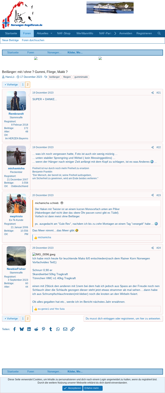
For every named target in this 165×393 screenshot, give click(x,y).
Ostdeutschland (19, 186)
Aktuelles (42, 33)
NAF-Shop (63, 33)
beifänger (54, 77)
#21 (159, 92)
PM (26, 234)
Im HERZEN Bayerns (16, 138)
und (51, 309)
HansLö (9, 76)
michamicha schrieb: (47, 203)
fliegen (67, 77)
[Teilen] (152, 92)
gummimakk (81, 77)
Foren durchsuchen (33, 40)
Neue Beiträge (10, 40)
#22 (159, 147)
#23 (159, 195)
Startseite (11, 33)
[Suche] (159, 33)
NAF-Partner (107, 33)
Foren (27, 33)
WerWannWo (84, 33)
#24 (159, 247)
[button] (51, 33)
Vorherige (12, 84)
